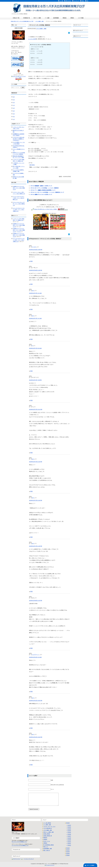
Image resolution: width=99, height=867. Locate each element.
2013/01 (69, 825)
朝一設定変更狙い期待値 (48, 844)
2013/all (68, 822)
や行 (14, 116)
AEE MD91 (32, 165)
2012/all (68, 848)
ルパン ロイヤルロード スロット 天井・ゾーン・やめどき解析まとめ (18, 210)
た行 (14, 105)
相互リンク (45, 846)
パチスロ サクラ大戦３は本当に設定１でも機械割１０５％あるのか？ (18, 139)
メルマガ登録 (80, 17)
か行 (14, 99)
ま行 (14, 113)
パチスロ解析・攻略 (41, 28)
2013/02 (69, 827)
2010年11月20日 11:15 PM (35, 600)
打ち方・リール (46, 841)
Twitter (82, 0)
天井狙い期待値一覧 (47, 835)
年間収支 (45, 839)
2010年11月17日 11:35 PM (35, 546)
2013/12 (69, 845)
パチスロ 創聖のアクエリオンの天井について (41, 194)
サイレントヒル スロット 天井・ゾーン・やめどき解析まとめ (19, 204)
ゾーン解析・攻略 (47, 824)
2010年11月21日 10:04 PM (35, 737)
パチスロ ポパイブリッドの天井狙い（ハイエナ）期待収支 (44, 188)
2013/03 (69, 828)
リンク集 (61, 0)
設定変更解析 (56, 17)
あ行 (14, 96)
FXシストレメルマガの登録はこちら (19, 841)
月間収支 (72, 17)
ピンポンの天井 (32, 39)
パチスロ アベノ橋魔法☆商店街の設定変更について (42, 190)
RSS (87, 0)
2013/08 (69, 838)
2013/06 (69, 834)
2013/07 (69, 836)
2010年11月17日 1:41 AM (35, 293)
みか (33, 290)
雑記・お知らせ (46, 850)
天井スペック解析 (37, 17)
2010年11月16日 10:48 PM (35, 249)
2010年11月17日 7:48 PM (35, 380)
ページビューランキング (29, 858)
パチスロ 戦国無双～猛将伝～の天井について (41, 185)
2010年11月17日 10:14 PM (35, 409)
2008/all (68, 855)
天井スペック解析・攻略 (48, 832)
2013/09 (69, 839)
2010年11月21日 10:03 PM (35, 700)
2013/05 (69, 832)
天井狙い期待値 (46, 833)
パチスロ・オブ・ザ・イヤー (49, 826)
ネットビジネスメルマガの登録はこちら (20, 845)
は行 (14, 110)
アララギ (19, 231)
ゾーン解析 (47, 17)
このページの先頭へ (90, 865)
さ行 (14, 102)
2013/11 (69, 843)
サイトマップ (76, 0)
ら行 (14, 119)
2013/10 (69, 841)
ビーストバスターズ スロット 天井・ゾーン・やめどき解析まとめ (18, 198)
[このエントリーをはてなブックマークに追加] (69, 32)
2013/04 (69, 830)
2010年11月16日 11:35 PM (35, 270)
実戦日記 (64, 17)
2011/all (67, 849)
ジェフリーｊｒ (35, 654)
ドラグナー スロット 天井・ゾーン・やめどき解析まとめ (19, 193)
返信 (31, 261)
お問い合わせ (68, 0)
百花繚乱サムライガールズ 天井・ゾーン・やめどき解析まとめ (19, 188)
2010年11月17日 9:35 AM (35, 348)
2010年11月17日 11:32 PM (35, 461)
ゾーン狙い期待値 (47, 822)
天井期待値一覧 (26, 17)
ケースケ (34, 246)
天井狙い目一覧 (16, 17)
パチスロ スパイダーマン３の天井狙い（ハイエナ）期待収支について (47, 192)
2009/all (68, 853)
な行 (14, 108)
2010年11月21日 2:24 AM (35, 657)
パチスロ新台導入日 (47, 828)
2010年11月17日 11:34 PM (35, 500)
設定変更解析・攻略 (47, 848)
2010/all (68, 851)
